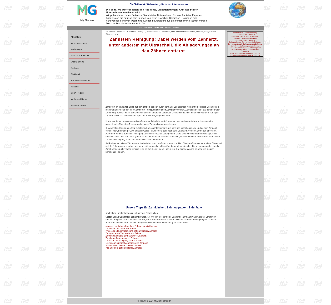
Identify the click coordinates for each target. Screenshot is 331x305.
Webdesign (76, 49)
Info (140, 27)
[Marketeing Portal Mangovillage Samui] (87, 10)
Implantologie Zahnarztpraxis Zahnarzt (124, 248)
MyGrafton (76, 37)
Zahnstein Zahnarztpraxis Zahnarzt (122, 228)
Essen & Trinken (78, 105)
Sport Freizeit (77, 93)
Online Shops (77, 62)
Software (75, 68)
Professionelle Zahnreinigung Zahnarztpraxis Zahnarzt (131, 231)
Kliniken (75, 87)
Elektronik (75, 74)
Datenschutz (158, 27)
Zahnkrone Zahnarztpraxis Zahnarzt (122, 238)
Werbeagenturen (79, 43)
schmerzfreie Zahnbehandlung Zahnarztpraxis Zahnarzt (132, 226)
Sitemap (176, 27)
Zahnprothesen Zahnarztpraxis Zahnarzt (124, 233)
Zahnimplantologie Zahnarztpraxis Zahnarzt (126, 236)
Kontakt (168, 27)
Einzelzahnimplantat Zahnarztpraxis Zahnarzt (127, 243)
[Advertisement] (164, 80)
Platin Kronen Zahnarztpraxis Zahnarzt (124, 245)
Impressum (148, 27)
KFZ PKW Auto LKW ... (81, 80)
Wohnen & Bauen (79, 99)
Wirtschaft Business (80, 55)
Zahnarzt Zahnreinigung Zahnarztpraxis (124, 240)
